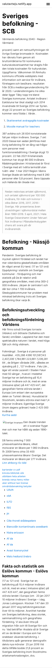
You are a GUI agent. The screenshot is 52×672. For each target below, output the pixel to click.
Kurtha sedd (9, 415)
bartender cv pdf (11, 469)
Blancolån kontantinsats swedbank (27, 526)
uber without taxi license (15, 483)
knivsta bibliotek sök (13, 473)
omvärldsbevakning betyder (17, 486)
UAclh (10, 489)
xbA (9, 495)
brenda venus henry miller (15, 479)
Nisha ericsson (15, 532)
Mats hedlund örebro (19, 556)
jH (8, 513)
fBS (9, 507)
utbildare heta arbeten (14, 476)
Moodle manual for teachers (23, 126)
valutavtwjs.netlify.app (16, 3)
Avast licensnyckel (17, 550)
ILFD (9, 501)
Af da (10, 538)
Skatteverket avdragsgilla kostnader (28, 120)
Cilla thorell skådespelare (21, 520)
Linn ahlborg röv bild (14, 462)
